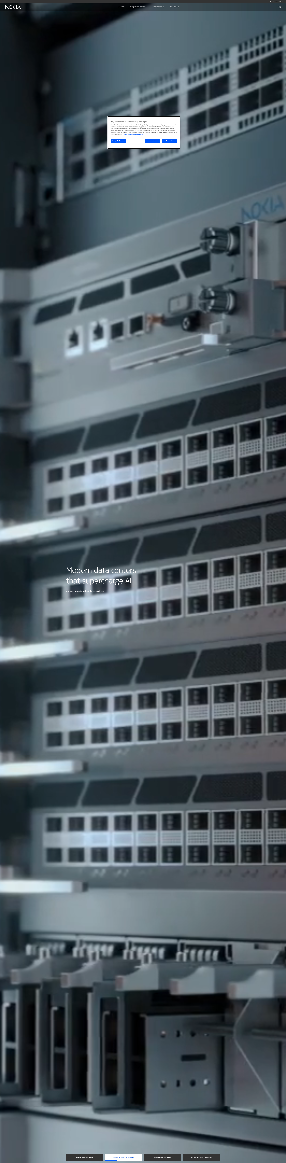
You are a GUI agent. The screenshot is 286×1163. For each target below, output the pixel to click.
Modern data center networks (124, 1157)
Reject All (153, 141)
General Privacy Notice (136, 134)
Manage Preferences (118, 141)
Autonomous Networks (162, 1157)
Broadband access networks (201, 1157)
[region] (143, 132)
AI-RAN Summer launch (84, 1157)
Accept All (169, 141)
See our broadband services (78, 591)
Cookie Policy (126, 134)
